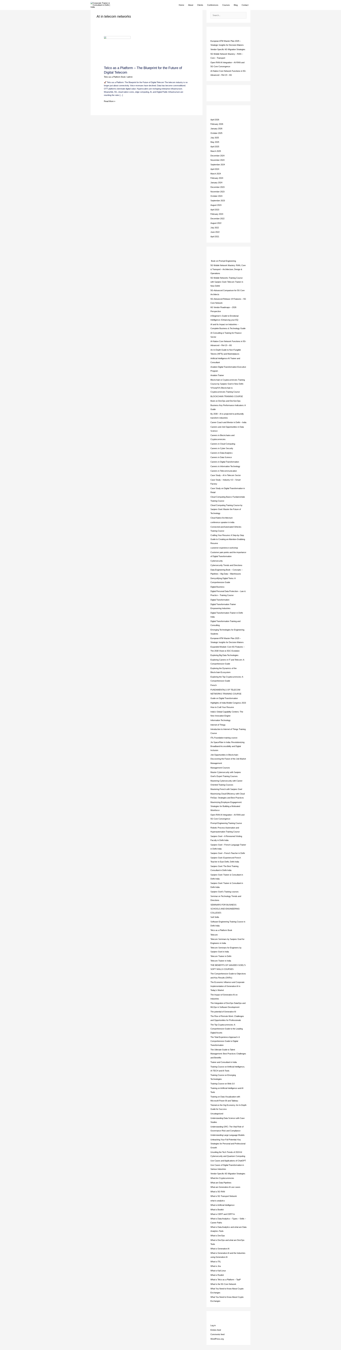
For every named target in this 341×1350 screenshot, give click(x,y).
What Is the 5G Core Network (223, 1284)
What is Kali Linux (218, 1270)
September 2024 (217, 164)
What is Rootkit (217, 1275)
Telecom (214, 935)
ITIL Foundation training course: (224, 738)
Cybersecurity (216, 561)
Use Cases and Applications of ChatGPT (228, 1161)
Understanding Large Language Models (227, 1135)
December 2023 (217, 187)
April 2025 (214, 146)
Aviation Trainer (217, 375)
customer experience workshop (224, 548)
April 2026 (214, 119)
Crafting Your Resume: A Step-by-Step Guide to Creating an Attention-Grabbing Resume (227, 539)
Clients (200, 5)
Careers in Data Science (221, 457)
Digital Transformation (219, 600)
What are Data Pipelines (220, 1183)
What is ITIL (215, 1261)
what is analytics (217, 1201)
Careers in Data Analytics (221, 453)
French (213, 685)
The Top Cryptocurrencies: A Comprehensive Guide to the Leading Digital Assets (226, 1029)
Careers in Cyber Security (221, 448)
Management (216, 763)
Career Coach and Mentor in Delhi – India (228, 422)
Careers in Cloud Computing (222, 444)
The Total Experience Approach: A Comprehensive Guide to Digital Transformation (225, 1041)
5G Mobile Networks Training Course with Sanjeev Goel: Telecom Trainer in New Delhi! (226, 282)
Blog (236, 5)
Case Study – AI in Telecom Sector (225, 475)
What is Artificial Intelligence (222, 1205)
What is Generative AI (219, 1248)
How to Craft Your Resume (222, 707)
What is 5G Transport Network (223, 1196)
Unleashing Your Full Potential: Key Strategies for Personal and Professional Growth (227, 1143)
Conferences (212, 5)
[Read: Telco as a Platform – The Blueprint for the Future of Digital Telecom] (117, 49)
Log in (213, 1325)
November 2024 (217, 160)
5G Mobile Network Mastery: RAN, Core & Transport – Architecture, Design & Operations (228, 269)
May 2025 (214, 142)
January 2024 (216, 182)
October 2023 (216, 196)
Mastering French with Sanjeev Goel (226, 789)
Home (181, 5)
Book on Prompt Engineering (223, 261)
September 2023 (217, 200)
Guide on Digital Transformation (224, 698)
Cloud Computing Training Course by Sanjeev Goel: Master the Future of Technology (226, 509)
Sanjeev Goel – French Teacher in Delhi (227, 853)
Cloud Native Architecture (221, 518)
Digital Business (217, 587)
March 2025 (215, 151)
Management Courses (220, 768)
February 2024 (216, 178)
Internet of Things (218, 725)
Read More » (109, 101)
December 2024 (217, 155)
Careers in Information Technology (225, 466)
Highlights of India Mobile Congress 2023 (228, 703)
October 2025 (216, 133)
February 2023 (216, 214)
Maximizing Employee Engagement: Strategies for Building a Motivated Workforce (226, 806)
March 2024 (215, 173)
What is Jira (215, 1266)
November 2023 (217, 191)
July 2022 (214, 227)
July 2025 (214, 137)
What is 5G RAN (217, 1191)
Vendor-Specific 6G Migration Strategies (227, 49)
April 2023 (214, 209)
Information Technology (220, 720)
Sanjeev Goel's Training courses (224, 892)
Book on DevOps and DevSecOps (225, 401)
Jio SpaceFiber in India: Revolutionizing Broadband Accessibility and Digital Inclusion (227, 746)
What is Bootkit (217, 1209)
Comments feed (217, 1334)
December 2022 (217, 218)
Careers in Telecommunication (223, 471)
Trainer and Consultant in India (223, 1062)
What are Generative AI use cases (225, 1187)
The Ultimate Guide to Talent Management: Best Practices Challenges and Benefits (228, 1053)
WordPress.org (217, 1339)
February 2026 (216, 124)
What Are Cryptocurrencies (222, 1178)
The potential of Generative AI (223, 1012)
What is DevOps (217, 1235)
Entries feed (215, 1330)
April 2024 (214, 169)
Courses (226, 5)
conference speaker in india (222, 522)
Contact (245, 5)
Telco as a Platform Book (115, 77)
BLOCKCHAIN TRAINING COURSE (226, 396)
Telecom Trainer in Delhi (220, 956)
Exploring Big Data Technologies (224, 655)
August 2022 (215, 223)
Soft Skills (214, 917)
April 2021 (214, 236)
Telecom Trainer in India (220, 961)
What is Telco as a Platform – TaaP (225, 1279)
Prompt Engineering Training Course (226, 823)
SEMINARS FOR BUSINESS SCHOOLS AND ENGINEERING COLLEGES (225, 909)
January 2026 (216, 128)
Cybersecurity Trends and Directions (226, 565)
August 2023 (215, 205)
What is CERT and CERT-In (222, 1214)
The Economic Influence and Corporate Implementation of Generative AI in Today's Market (227, 986)
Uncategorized (216, 1113)
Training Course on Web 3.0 (222, 1083)
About (190, 5)
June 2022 (215, 232)
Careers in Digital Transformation (224, 462)
